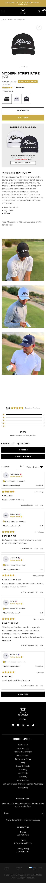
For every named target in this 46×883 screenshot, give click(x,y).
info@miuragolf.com (23, 843)
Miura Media (23, 773)
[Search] (39, 11)
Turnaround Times (23, 759)
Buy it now (23, 118)
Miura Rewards (23, 780)
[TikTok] (33, 725)
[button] (13, 87)
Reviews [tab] (7, 444)
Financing (23, 770)
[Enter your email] (41, 814)
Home (4, 19)
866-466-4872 (23, 835)
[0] (42, 11)
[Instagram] (23, 725)
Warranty (23, 777)
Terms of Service (19, 869)
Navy (26, 99)
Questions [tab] (23, 444)
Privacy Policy (6, 869)
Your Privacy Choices (37, 869)
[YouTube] (28, 725)
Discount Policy (23, 755)
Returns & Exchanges (23, 752)
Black (7, 99)
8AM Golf (30, 875)
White (17, 99)
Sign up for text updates (29, 820)
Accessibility (23, 788)
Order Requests (23, 766)
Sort (21, 466)
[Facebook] (13, 725)
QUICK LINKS (21, 738)
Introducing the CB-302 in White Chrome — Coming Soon (23, 3)
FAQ (23, 762)
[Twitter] (18, 725)
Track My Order (23, 748)
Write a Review (25, 457)
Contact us (23, 745)
